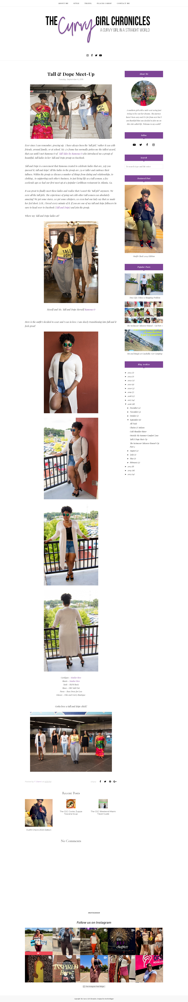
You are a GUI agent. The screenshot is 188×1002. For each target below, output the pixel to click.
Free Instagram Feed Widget (95, 986)
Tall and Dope (62, 207)
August (133, 450)
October (133, 416)
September (134, 419)
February (133, 462)
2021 (129, 384)
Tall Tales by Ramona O (70, 153)
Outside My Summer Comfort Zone (144, 435)
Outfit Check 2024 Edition (144, 256)
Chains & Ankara (137, 427)
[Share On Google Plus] (115, 782)
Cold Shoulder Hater (138, 431)
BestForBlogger (109, 999)
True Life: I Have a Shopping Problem (144, 297)
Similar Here (76, 677)
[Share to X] (105, 782)
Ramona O (90, 309)
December (134, 408)
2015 (129, 466)
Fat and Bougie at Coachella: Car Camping (144, 353)
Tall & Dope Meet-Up (138, 439)
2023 (130, 376)
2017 (129, 400)
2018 (129, 396)
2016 (129, 404)
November (134, 412)
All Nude (133, 423)
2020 (130, 388)
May (132, 458)
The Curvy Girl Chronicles (88, 999)
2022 (130, 380)
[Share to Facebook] (100, 782)
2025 (130, 372)
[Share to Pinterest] (110, 782)
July (132, 454)
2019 (129, 392)
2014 (129, 470)
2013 (129, 474)
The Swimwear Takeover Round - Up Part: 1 (145, 325)
